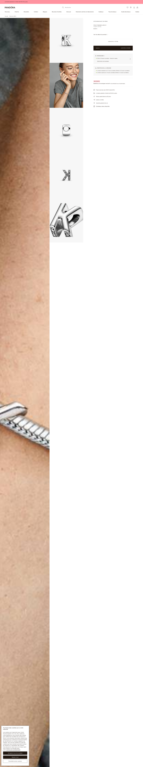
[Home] (10, 7)
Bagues (45, 11)
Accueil (6, 16)
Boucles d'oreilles (57, 11)
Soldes (137, 11)
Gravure (68, 11)
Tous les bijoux (112, 11)
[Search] (63, 7)
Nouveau (7, 11)
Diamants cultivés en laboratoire (85, 11)
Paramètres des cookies (15, 761)
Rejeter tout (15, 757)
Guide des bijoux (126, 11)
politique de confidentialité (13, 749)
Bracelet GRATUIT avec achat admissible (15, 1)
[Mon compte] (134, 7)
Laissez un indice (100, 99)
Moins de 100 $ (12, 16)
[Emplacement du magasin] (130, 7)
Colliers (36, 11)
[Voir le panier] (137, 7)
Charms (17, 11)
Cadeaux (101, 11)
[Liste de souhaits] (127, 7)
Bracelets (26, 11)
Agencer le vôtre (113, 41)
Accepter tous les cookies (15, 753)
